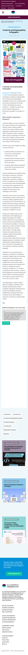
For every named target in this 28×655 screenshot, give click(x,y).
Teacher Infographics (9, 618)
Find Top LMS (11, 8)
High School (5, 630)
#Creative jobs (7, 414)
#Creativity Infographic (9, 422)
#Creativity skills (7, 426)
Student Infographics (9, 620)
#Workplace (6, 433)
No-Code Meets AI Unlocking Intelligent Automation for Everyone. (13, 448)
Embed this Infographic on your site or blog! (13, 307)
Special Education (7, 605)
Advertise (3, 8)
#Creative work (16, 414)
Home (2, 21)
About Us (4, 644)
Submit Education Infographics (8, 1)
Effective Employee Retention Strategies (13, 485)
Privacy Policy (5, 640)
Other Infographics (10, 21)
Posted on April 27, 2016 (14, 35)
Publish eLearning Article (7, 3)
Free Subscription (14, 573)
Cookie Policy (5, 642)
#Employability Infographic (10, 429)
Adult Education (7, 612)
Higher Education (7, 610)
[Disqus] (14, 346)
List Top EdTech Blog (20, 3)
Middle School (6, 628)
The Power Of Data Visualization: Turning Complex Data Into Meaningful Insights (13, 525)
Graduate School (7, 632)
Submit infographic (14, 17)
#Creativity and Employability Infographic (13, 418)
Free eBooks (19, 5)
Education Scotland (8, 93)
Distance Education (8, 607)
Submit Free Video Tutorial (7, 5)
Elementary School (8, 625)
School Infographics (8, 616)
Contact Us (5, 638)
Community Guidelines (7, 636)
